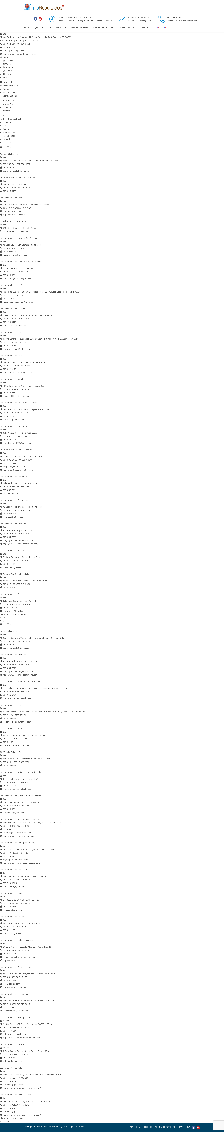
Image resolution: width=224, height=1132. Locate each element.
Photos (5, 89)
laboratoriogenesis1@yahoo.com (18, 278)
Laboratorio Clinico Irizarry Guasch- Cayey (19, 819)
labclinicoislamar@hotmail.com (17, 349)
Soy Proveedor (128, 28)
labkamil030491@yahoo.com (16, 396)
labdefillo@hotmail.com (13, 419)
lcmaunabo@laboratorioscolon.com (19, 957)
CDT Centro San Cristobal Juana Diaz (16, 449)
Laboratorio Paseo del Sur (12, 285)
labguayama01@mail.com (14, 50)
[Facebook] (35, 19)
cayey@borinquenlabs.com (15, 859)
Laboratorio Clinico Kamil (11, 379)
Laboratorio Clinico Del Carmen (14, 426)
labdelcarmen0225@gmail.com (17, 443)
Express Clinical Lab (9, 154)
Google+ (9, 67)
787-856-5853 (23, 486)
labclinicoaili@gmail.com (14, 611)
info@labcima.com (11, 984)
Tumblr (8, 70)
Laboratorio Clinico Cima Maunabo (15, 967)
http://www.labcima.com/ (14, 987)
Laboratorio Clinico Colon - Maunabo (16, 940)
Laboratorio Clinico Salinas (12, 550)
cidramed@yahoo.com (13, 1061)
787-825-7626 (23, 318)
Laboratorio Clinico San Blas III (14, 869)
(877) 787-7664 (24, 208)
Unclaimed (7, 142)
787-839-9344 (22, 805)
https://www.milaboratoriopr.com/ (18, 836)
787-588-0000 (24, 460)
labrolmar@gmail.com (13, 1084)
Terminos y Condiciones (141, 1127)
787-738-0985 (23, 826)
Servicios (61, 28)
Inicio (27, 28)
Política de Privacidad (165, 1127)
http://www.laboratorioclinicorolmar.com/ (22, 1088)
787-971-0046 (23, 187)
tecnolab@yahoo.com (13, 493)
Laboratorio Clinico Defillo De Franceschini (19, 402)
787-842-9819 (22, 389)
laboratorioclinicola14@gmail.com (18, 372)
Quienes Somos (43, 28)
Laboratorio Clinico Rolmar (12, 1068)
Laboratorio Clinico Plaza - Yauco (15, 500)
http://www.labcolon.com (14, 960)
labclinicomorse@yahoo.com (16, 745)
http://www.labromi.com (14, 214)
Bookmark (7, 82)
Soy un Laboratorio (104, 28)
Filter (2, 115)
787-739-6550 (23, 1027)
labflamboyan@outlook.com (15, 1010)
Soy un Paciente (79, 28)
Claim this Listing (10, 85)
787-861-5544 (22, 977)
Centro (5, 873)
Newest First (8, 104)
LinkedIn (9, 74)
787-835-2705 (23, 412)
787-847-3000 (23, 584)
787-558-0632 (23, 164)
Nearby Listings (9, 96)
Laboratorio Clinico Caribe (12, 1044)
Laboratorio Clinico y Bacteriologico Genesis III (21, 681)
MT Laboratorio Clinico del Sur (14, 221)
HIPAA (180, 1127)
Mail (7, 77)
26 (6, 1121)
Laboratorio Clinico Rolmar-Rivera (15, 1094)
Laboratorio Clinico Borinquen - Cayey (17, 842)
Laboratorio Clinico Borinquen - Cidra (17, 1017)
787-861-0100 (23, 950)
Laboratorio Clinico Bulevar (12, 308)
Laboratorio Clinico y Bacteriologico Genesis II (21, 261)
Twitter (8, 64)
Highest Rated (8, 136)
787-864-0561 (23, 44)
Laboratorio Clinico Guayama (13, 523)
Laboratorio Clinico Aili (10, 594)
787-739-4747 (22, 1054)
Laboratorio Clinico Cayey (11, 893)
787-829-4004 (23, 604)
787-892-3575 (23, 248)
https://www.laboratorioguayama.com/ (20, 54)
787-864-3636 (23, 533)
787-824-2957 (22, 560)
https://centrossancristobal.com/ (18, 470)
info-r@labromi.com (12, 211)
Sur (4, 34)
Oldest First (7, 107)
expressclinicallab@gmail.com (17, 171)
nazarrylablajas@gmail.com (15, 255)
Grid (11, 147)
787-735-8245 (22, 1105)
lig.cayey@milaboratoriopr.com (17, 832)
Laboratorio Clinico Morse (12, 728)
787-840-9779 (23, 365)
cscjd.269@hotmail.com (14, 466)
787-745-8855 (23, 1004)
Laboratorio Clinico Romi (11, 197)
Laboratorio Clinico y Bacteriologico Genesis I (21, 795)
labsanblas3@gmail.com (14, 886)
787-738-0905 (23, 879)
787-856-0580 (24, 510)
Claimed (6, 139)
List (4, 147)
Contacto (146, 28)
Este (4, 943)
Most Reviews (8, 132)
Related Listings (9, 92)
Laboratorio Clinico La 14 (11, 355)
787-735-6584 (23, 1078)
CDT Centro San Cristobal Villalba (15, 574)
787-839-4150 (23, 762)
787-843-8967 (23, 231)
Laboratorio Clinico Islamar (12, 332)
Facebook (9, 60)
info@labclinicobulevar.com (15, 325)
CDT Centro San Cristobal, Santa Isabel (17, 177)
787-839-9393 (23, 271)
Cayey (5, 846)
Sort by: (7, 100)
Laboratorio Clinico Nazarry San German (18, 238)
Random (6, 110)
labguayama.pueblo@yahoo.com (18, 540)
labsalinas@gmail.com (13, 567)
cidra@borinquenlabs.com (15, 1034)
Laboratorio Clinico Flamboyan (14, 994)
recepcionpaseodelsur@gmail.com (19, 302)
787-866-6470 (23, 691)
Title (4, 125)
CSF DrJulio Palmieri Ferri (11, 752)
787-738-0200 (23, 903)
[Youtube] (40, 19)
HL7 (188, 1127)
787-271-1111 (21, 738)
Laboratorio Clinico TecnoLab (13, 476)
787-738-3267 (22, 853)
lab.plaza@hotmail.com (13, 517)
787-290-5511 (22, 295)
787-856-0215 (23, 436)
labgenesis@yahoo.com (14, 812)
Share (5, 57)
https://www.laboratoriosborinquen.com (21, 863)
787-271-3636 (22, 342)
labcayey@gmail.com (12, 910)
